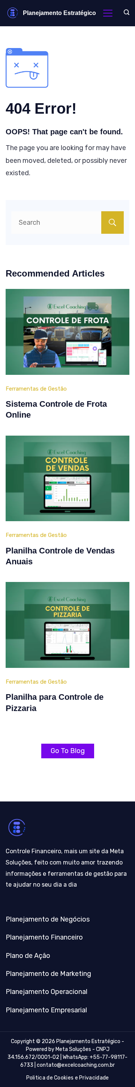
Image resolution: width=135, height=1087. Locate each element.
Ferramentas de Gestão (36, 388)
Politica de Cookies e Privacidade (67, 1078)
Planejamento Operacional (46, 992)
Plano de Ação (28, 956)
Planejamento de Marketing (48, 974)
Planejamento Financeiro (44, 937)
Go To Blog (68, 751)
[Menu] (107, 13)
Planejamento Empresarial (46, 1010)
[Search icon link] (124, 13)
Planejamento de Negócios (48, 919)
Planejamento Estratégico (59, 13)
